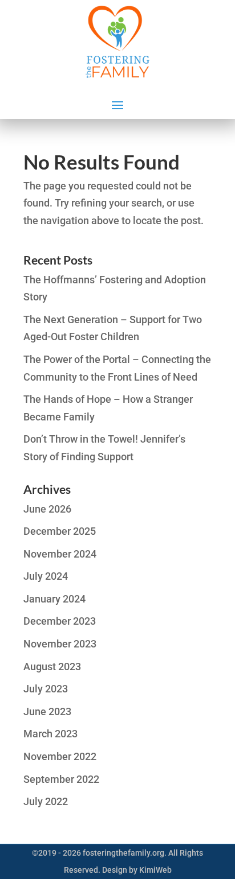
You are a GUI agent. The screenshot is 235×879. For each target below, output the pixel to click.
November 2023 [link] (59, 644)
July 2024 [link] (45, 576)
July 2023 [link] (45, 689)
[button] (117, 104)
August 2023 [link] (52, 666)
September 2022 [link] (61, 779)
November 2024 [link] (59, 554)
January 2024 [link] (54, 599)
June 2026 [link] (47, 509)
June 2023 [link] (47, 711)
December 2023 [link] (59, 621)
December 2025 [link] (59, 531)
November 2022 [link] (59, 756)
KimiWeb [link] (155, 869)
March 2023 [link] (50, 734)
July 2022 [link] (45, 801)
